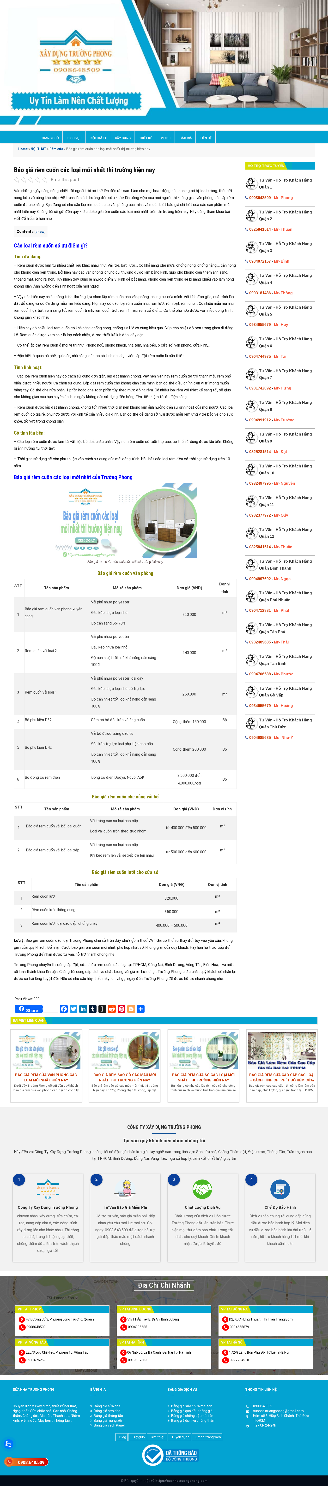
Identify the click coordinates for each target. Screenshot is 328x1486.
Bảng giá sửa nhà (107, 1406)
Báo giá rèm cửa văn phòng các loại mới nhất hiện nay (46, 1077)
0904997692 (260, 579)
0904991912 (260, 420)
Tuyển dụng (180, 1437)
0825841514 (260, 229)
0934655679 (260, 325)
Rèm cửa (56, 149)
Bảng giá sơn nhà (107, 1411)
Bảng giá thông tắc (108, 1416)
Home (23, 149)
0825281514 (260, 452)
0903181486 (260, 293)
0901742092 (260, 388)
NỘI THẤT (98, 138)
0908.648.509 (31, 1462)
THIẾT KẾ (145, 138)
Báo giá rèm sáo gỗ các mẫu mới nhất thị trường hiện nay (124, 1077)
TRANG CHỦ (50, 138)
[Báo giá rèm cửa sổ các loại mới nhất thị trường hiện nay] (203, 1050)
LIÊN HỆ (206, 138)
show (40, 232)
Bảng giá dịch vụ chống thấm (193, 1420)
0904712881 (260, 610)
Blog (122, 1437)
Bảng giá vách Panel (109, 1425)
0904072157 (260, 261)
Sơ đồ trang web (208, 1437)
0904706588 (260, 674)
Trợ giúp (138, 1437)
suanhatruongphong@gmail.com (278, 1411)
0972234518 (239, 1360)
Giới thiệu (158, 1437)
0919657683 (137, 1360)
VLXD (166, 138)
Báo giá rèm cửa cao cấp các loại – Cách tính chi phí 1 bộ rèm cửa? (282, 1077)
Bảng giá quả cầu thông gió (192, 1411)
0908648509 (260, 198)
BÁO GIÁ (186, 138)
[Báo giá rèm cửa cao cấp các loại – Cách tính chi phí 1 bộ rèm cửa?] (282, 1050)
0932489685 (260, 642)
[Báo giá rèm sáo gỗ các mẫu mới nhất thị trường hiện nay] (125, 1050)
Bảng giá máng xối (108, 1420)
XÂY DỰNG (123, 138)
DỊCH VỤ (74, 138)
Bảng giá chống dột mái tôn (192, 1416)
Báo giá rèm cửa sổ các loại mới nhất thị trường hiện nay (203, 1077)
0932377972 (260, 515)
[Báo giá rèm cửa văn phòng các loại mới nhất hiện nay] (46, 1050)
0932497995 (260, 483)
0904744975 (260, 356)
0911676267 (36, 1360)
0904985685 (260, 738)
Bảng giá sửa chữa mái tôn (191, 1406)
